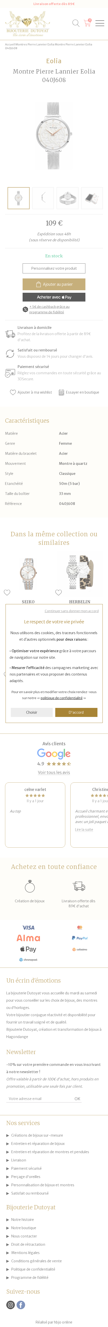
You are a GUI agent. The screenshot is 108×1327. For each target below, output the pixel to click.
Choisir (31, 712)
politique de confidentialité (62, 698)
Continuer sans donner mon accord (72, 611)
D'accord (76, 712)
